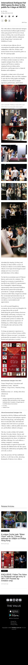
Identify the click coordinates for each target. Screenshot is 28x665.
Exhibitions (4, 571)
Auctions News (5, 530)
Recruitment (14, 623)
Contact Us (13, 621)
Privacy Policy (14, 624)
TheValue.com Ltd (16, 627)
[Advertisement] (14, 480)
